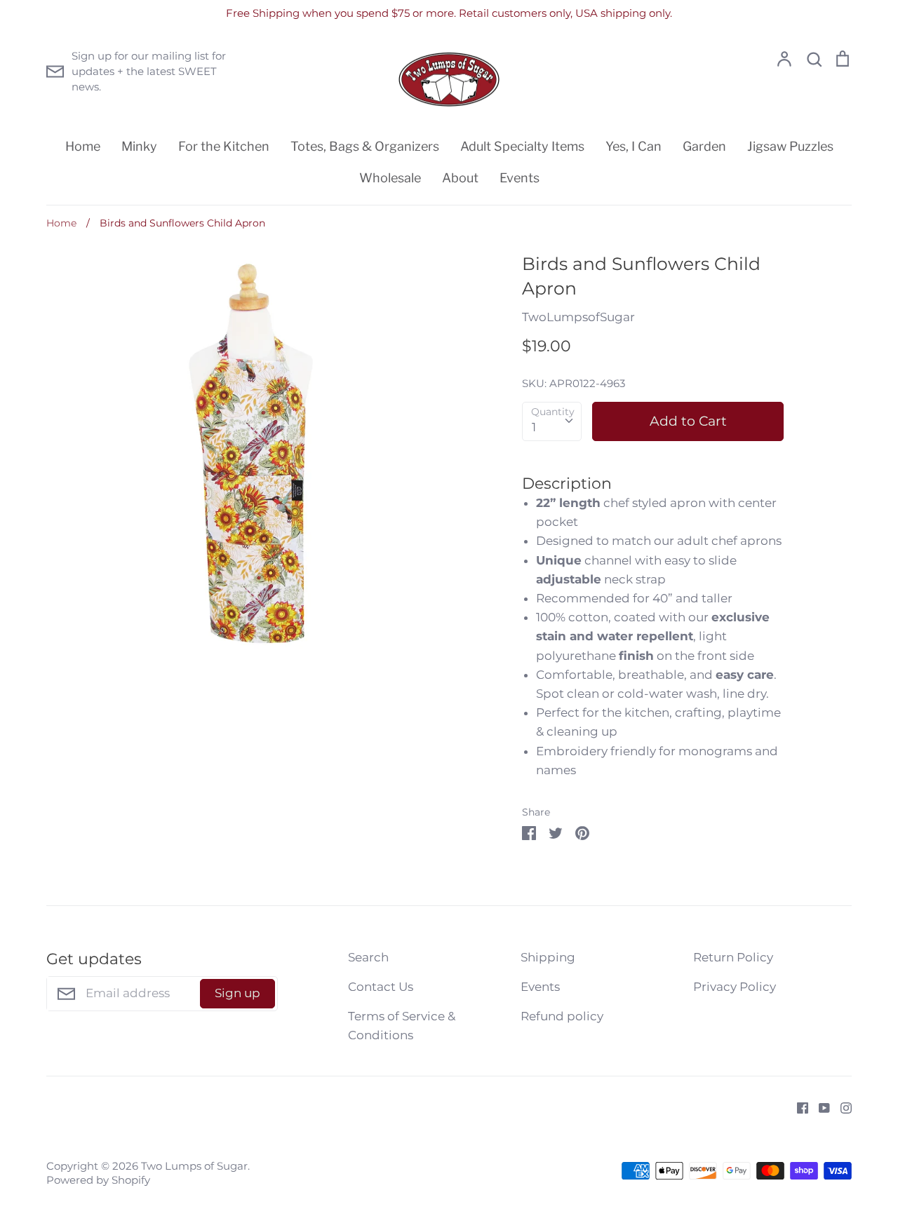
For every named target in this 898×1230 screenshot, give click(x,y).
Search (368, 957)
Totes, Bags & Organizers (364, 146)
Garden (704, 146)
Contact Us (380, 987)
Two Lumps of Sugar (194, 1166)
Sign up (237, 993)
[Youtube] (819, 1107)
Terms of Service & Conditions (401, 1025)
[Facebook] (797, 1107)
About (460, 177)
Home (82, 146)
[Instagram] (841, 1107)
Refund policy (562, 1016)
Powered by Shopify (98, 1180)
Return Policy (733, 957)
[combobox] (552, 421)
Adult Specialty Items (522, 146)
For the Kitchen (223, 146)
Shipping (548, 957)
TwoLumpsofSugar (578, 317)
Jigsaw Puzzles (790, 146)
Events (520, 177)
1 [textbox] (534, 427)
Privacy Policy (734, 987)
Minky (139, 146)
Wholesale (390, 177)
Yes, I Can (633, 146)
